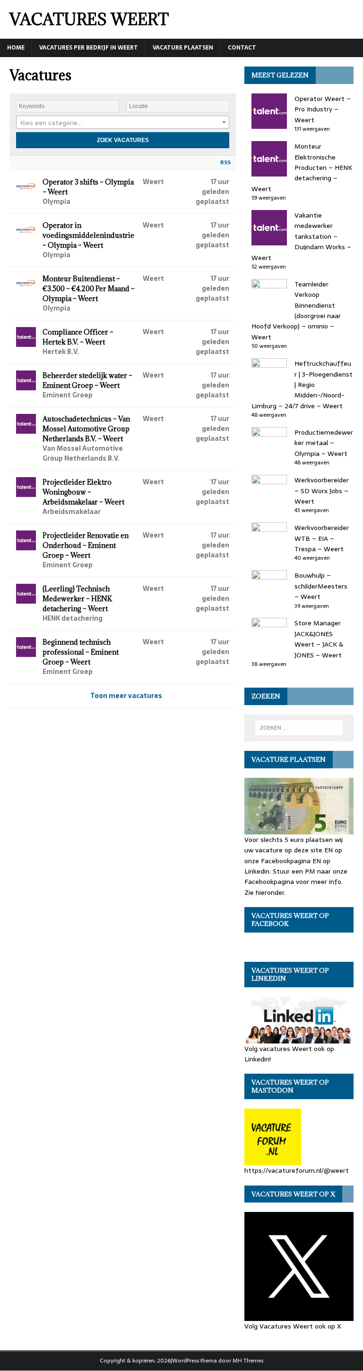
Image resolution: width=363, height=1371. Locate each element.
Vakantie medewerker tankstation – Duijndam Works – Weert (301, 236)
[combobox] (122, 122)
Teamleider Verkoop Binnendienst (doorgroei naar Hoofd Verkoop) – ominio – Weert (296, 310)
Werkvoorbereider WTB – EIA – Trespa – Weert (321, 538)
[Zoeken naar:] (299, 728)
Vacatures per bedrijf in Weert (88, 47)
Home (16, 47)
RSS (225, 162)
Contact (242, 47)
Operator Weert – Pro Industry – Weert (322, 109)
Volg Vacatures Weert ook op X (292, 1326)
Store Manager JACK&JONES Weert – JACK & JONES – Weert (318, 639)
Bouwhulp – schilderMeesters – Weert (320, 586)
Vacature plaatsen (183, 47)
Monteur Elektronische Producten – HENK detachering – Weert (301, 167)
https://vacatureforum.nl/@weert (296, 1170)
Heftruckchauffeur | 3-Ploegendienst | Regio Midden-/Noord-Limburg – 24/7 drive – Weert (302, 384)
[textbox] (123, 122)
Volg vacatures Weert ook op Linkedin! (289, 1053)
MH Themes (248, 1360)
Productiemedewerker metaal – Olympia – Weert (323, 443)
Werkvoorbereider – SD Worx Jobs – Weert (321, 490)
